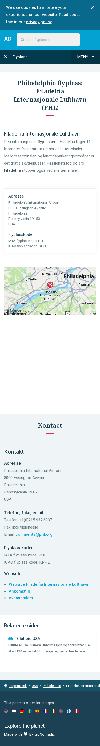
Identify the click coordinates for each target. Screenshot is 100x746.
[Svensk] (30, 711)
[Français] (45, 711)
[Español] (37, 711)
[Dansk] (77, 711)
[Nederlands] (14, 711)
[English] (6, 711)
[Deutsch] (22, 711)
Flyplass (19, 57)
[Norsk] (61, 711)
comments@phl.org (34, 534)
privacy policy (39, 22)
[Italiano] (53, 711)
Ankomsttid (19, 591)
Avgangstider (21, 598)
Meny (83, 57)
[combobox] (48, 39)
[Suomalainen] (69, 711)
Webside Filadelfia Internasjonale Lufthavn (48, 584)
